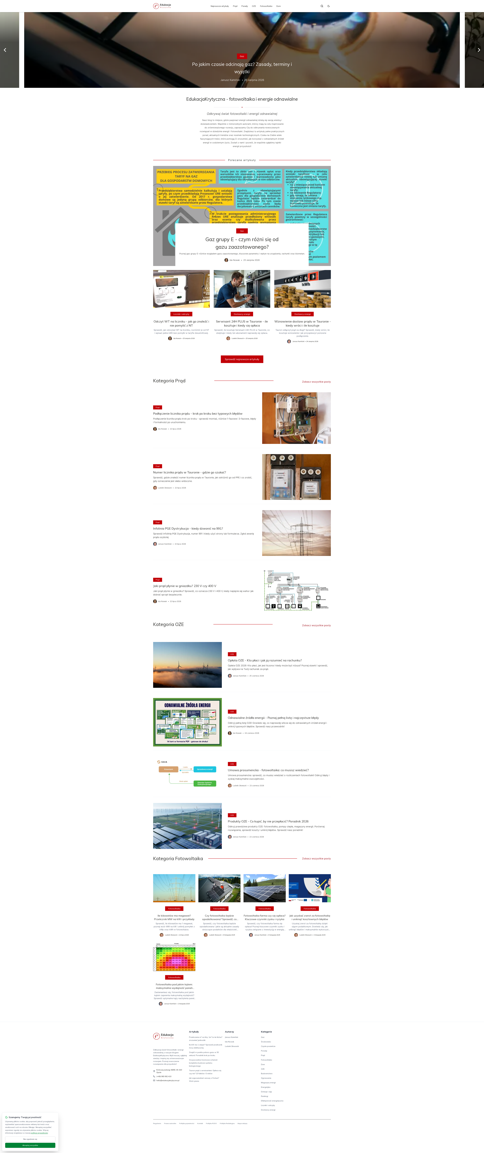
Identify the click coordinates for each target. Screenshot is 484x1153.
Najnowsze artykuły (220, 6)
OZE (254, 6)
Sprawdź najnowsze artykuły (242, 359)
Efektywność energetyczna (242, 59)
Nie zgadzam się (30, 1139)
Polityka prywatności (186, 1123)
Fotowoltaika (266, 6)
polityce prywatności (39, 1133)
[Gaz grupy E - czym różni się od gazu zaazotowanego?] (242, 216)
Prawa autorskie (170, 1123)
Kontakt (200, 1123)
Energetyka (265, 1087)
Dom (278, 6)
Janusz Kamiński (231, 1037)
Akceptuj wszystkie (30, 1145)
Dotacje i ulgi (266, 1092)
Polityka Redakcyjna (227, 1123)
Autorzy (229, 1031)
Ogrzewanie (266, 1078)
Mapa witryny (242, 1123)
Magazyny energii (268, 1082)
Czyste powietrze (268, 1046)
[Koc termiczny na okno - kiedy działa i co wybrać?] (242, 50)
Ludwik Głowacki (232, 1046)
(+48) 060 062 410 (163, 1076)
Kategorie (266, 1031)
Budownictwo (267, 1073)
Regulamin (157, 1123)
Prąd (235, 6)
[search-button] (322, 6)
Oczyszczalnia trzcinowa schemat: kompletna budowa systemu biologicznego (203, 1063)
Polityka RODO (211, 1123)
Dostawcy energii (242, 314)
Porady (244, 6)
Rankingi (264, 1096)
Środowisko (266, 1042)
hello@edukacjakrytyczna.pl (167, 1080)
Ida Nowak (229, 1042)
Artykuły (194, 1031)
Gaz (242, 231)
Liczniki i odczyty (181, 314)
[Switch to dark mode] (328, 6)
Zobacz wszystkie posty (316, 381)
